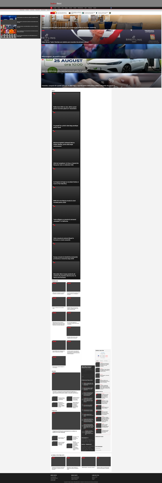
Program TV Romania (74, 479)
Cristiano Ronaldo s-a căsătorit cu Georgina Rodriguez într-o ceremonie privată (76, 13)
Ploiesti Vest (86, 449)
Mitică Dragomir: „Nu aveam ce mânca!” (54, 56)
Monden (43, 30)
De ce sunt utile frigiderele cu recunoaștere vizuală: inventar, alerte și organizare (73, 323)
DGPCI (83, 376)
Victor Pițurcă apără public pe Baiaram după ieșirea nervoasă (62, 13)
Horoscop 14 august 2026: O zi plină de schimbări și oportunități (61, 443)
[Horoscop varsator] (104, 442)
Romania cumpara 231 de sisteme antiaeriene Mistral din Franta (88, 415)
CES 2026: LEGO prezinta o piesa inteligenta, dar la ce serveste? (72, 337)
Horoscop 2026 (53, 480)
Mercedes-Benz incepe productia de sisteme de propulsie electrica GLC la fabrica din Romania (64, 275)
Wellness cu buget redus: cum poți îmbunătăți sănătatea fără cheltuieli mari (105, 423)
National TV (86, 440)
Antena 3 (89, 439)
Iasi (91, 448)
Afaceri (54, 373)
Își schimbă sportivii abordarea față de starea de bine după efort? (90, 13)
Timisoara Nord (84, 450)
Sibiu (89, 449)
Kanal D (83, 440)
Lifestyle (101, 371)
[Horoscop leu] (97, 439)
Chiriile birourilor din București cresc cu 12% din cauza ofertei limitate (76, 398)
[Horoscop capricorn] (100, 442)
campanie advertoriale (88, 369)
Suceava (92, 449)
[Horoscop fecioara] (100, 439)
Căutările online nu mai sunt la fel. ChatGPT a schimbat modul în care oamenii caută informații (72, 308)
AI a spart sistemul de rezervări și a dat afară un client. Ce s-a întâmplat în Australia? (73, 293)
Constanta (83, 448)
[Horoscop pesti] (107, 442)
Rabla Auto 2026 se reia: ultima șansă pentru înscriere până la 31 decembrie (65, 71)
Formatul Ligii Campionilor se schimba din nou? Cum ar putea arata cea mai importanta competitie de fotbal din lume (88, 420)
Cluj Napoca (89, 447)
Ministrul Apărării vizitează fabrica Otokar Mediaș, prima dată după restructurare (64, 144)
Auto (42, 59)
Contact (93, 479)
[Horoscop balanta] (104, 439)
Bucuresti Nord (84, 447)
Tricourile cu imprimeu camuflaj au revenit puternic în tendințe (103, 13)
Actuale (103, 420)
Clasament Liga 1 (53, 479)
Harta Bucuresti (98, 448)
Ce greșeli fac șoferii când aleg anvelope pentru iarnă (105, 428)
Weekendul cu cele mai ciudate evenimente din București (76, 438)
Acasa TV (83, 439)
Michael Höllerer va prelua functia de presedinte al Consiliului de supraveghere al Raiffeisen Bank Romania (76, 405)
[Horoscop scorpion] (107, 439)
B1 (91, 439)
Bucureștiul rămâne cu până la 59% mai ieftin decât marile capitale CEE (88, 389)
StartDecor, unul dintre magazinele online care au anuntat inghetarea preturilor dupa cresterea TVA (89, 432)
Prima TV (90, 440)
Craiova (86, 448)
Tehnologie (54, 283)
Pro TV (93, 440)
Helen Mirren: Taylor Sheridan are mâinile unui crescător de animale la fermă (65, 42)
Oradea (83, 449)
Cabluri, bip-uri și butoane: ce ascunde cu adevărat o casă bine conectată (59, 293)
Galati (89, 448)
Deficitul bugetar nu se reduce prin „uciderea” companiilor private (27, 17)
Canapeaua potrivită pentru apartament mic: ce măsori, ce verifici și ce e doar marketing (69, 27)
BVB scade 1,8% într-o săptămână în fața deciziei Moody (61, 398)
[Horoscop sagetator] (97, 442)
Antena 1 (86, 439)
